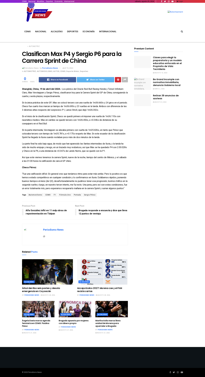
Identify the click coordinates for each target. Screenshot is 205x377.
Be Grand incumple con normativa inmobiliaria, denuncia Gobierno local (166, 82)
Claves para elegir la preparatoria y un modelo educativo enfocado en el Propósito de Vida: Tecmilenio (167, 63)
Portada (77, 195)
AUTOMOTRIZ (34, 46)
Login (180, 1)
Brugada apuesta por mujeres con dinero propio (73, 322)
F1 (55, 195)
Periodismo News (50, 68)
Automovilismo (35, 195)
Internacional (69, 1)
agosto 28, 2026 (48, 295)
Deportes (49, 1)
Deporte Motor (72, 71)
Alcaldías (40, 1)
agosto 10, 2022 (160, 73)
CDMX (24, 1)
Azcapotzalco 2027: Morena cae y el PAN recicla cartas (99, 290)
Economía (58, 1)
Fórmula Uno (65, 195)
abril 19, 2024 (67, 68)
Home (24, 46)
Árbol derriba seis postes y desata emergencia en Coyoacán (41, 290)
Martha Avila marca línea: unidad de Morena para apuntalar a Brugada (108, 323)
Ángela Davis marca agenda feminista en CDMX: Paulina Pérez (36, 323)
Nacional (31, 1)
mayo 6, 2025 (159, 89)
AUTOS (56, 71)
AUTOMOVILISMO (44, 71)
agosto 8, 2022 (160, 102)
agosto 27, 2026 (29, 333)
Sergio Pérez (90, 195)
